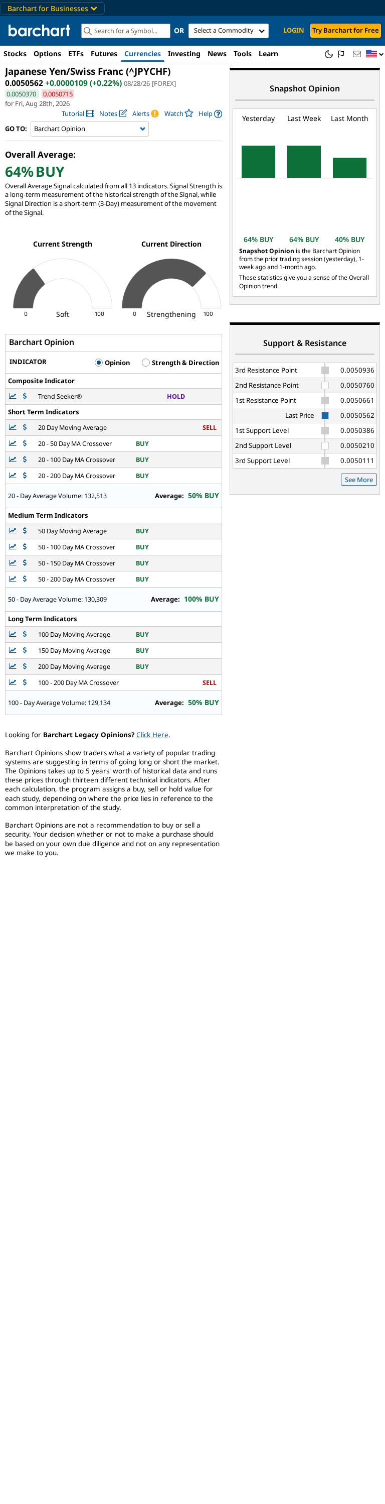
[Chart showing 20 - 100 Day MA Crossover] (14, 459)
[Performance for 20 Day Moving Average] (25, 427)
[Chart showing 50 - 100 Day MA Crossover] (14, 547)
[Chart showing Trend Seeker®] (14, 396)
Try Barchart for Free (345, 30)
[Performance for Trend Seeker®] (25, 396)
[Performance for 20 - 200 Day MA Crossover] (25, 476)
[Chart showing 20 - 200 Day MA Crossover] (14, 476)
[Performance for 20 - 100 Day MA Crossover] (25, 459)
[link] (78, 114)
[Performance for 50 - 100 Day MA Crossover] (25, 547)
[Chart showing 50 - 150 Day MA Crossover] (14, 563)
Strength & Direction (184, 362)
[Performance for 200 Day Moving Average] (25, 666)
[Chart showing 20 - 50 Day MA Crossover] (14, 443)
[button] (375, 54)
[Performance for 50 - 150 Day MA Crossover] (25, 563)
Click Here (152, 734)
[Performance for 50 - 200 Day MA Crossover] (25, 579)
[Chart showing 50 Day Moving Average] (14, 531)
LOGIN (293, 30)
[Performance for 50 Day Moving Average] (25, 531)
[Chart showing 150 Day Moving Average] (14, 650)
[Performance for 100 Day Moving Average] (25, 634)
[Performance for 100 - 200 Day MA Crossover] (25, 682)
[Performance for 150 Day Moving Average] (25, 650)
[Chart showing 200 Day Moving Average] (14, 666)
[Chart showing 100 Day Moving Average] (14, 634)
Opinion (116, 362)
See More (359, 479)
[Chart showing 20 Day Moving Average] (14, 427)
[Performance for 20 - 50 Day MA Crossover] (25, 443)
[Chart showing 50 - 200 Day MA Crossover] (14, 579)
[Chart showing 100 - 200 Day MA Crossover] (14, 682)
